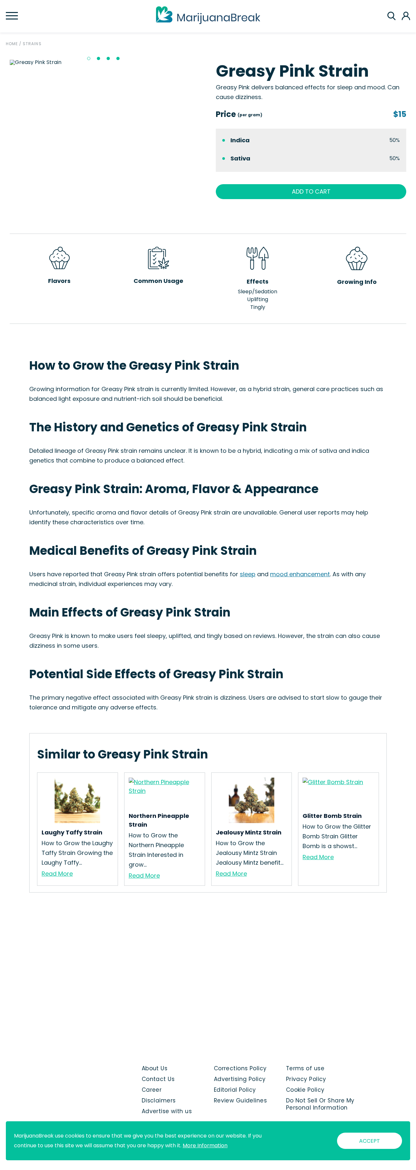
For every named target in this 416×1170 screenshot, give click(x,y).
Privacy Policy (306, 1079)
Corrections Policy (240, 1068)
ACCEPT (369, 1141)
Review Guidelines (240, 1100)
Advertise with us (167, 1111)
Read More (57, 874)
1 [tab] (88, 58)
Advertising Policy (240, 1079)
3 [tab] (108, 58)
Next (205, 62)
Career (152, 1090)
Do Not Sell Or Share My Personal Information (320, 1104)
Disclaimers (159, 1100)
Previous (5, 62)
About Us (155, 1068)
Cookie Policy (305, 1090)
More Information (205, 1145)
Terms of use (305, 1068)
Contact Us (158, 1079)
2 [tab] (98, 58)
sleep (247, 574)
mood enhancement (300, 574)
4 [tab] (118, 58)
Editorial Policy (235, 1090)
